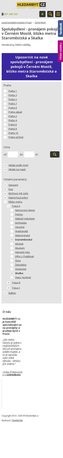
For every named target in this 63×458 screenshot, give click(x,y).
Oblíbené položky (42, 14)
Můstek (19, 243)
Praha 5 (12, 99)
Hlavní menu (58, 14)
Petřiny (19, 214)
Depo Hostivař (23, 277)
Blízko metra (15, 201)
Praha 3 (12, 95)
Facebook (60, 21)
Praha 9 (12, 107)
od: (5, 154)
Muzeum (20, 248)
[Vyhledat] (54, 154)
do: (21, 154)
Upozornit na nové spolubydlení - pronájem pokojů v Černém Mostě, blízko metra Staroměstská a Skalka (31, 66)
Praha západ (15, 112)
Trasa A (16, 206)
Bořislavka (21, 222)
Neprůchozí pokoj (18, 197)
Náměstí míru (22, 252)
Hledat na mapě (17, 169)
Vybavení (13, 185)
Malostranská (22, 235)
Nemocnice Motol (25, 210)
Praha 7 (12, 103)
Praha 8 (12, 128)
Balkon (12, 293)
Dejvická (19, 227)
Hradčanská (21, 231)
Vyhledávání (50, 14)
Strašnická (20, 269)
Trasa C (16, 287)
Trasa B (16, 282)
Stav (10, 189)
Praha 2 (12, 116)
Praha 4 (12, 120)
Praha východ (15, 137)
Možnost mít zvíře (18, 193)
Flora (18, 260)
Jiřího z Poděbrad (24, 256)
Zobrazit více (14, 374)
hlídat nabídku (60, 45)
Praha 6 (12, 124)
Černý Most (40, 22)
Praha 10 (13, 133)
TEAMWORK (17, 420)
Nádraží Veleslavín (25, 218)
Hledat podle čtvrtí (18, 165)
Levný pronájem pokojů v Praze (17, 22)
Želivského (21, 264)
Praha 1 (12, 91)
